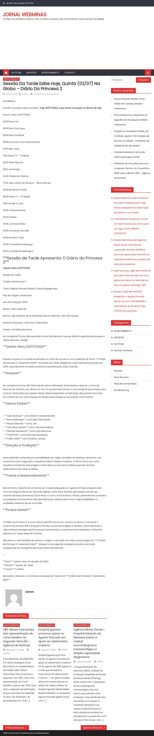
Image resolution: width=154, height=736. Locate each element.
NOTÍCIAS (16, 72)
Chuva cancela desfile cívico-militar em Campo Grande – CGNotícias (130, 103)
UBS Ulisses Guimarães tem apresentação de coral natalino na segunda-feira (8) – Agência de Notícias (18, 637)
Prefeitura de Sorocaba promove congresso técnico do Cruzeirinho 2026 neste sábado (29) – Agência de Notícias (132, 170)
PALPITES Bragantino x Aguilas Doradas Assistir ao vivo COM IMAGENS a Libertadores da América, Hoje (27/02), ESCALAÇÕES (130, 301)
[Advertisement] (77, 47)
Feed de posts (121, 377)
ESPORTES (31, 72)
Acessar (118, 370)
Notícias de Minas (123, 350)
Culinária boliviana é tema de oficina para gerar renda (129, 154)
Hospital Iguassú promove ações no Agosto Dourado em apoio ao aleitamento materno (53, 637)
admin (25, 94)
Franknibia (119, 219)
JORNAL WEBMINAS (24, 14)
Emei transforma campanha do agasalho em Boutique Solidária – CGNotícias (131, 120)
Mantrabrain (43, 733)
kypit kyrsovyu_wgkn (125, 270)
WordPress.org (121, 390)
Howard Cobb (121, 291)
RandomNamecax (123, 198)
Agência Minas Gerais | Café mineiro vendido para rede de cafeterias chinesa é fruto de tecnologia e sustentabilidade (95, 727)
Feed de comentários (125, 383)
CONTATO (69, 72)
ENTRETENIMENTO (50, 72)
